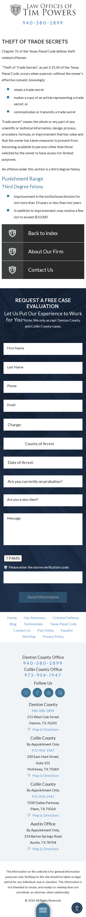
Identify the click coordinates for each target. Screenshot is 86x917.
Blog (13, 624)
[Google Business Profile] (60, 692)
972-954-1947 (43, 750)
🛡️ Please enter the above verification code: (36, 567)
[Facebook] (37, 692)
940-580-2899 (43, 23)
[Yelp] (48, 692)
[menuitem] (12, 618)
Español (67, 630)
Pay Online (45, 630)
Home (12, 618)
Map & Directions (45, 729)
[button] (76, 907)
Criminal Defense (66, 618)
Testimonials (33, 624)
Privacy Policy (53, 636)
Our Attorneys (35, 618)
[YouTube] (26, 692)
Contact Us (21, 630)
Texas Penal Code (63, 624)
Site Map (29, 636)
